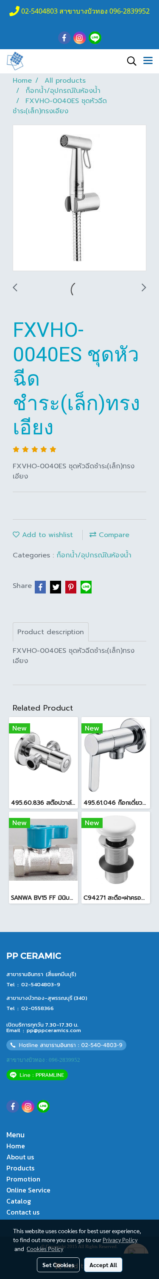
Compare (112, 535)
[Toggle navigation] (148, 61)
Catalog (18, 1201)
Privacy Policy (120, 1239)
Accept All (103, 1264)
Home (15, 1146)
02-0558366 (37, 1008)
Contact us (22, 1212)
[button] (128, 61)
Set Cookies (58, 1264)
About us (20, 1157)
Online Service (28, 1190)
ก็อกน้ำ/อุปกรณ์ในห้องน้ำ (93, 555)
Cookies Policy (45, 1248)
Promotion (23, 1179)
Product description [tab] (50, 632)
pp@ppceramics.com (54, 1030)
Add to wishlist (46, 535)
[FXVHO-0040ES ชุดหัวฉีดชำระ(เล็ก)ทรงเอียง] (79, 198)
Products (20, 1168)
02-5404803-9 (40, 984)
